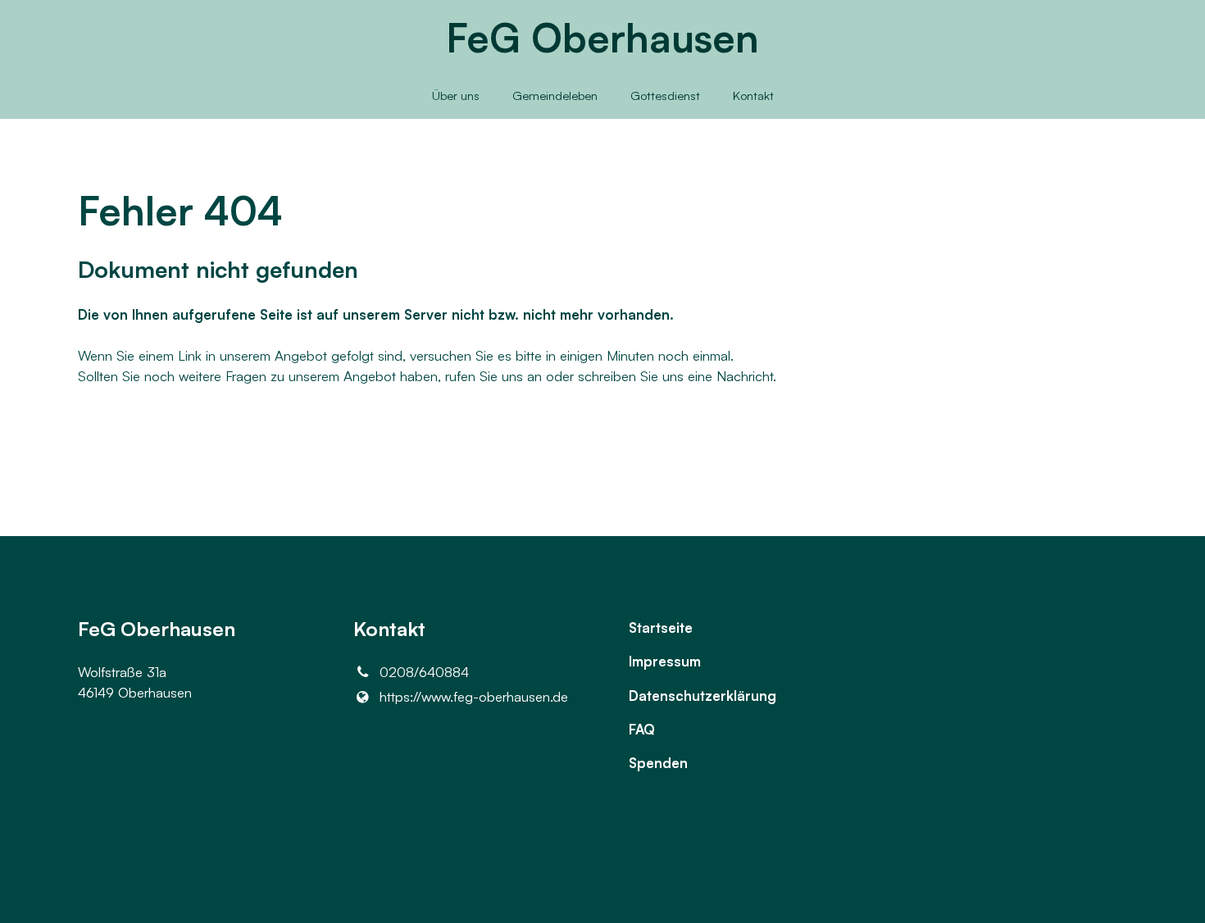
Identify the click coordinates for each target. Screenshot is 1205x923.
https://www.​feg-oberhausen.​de (474, 696)
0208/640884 (424, 671)
